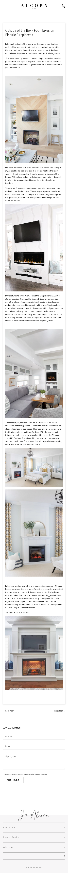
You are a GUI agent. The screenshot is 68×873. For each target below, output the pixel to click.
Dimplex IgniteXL (47, 295)
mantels (20, 589)
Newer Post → (59, 711)
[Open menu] (8, 6)
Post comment (13, 780)
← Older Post (8, 711)
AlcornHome (33, 867)
